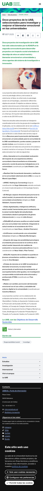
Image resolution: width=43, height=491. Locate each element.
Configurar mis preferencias (21, 477)
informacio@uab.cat (11, 409)
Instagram (8, 427)
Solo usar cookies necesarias (22, 472)
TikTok (7, 430)
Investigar (26, 342)
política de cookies (20, 466)
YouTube (7, 433)
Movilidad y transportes (12, 412)
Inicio (4, 357)
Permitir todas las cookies (21, 483)
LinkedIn (7, 436)
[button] (18, 35)
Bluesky (7, 439)
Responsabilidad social (12, 342)
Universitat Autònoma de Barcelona (11, 4)
